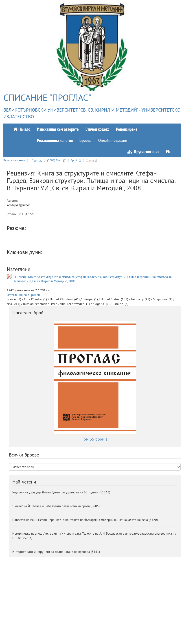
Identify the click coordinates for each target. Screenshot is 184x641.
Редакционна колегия (55, 140)
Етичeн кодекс (97, 129)
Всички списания (14, 160)
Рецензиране (127, 129)
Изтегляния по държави (23, 295)
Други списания (145, 151)
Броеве (85, 140)
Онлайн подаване (112, 140)
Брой (76, 160)
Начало (24, 129)
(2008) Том (56, 160)
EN (168, 151)
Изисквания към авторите (58, 129)
